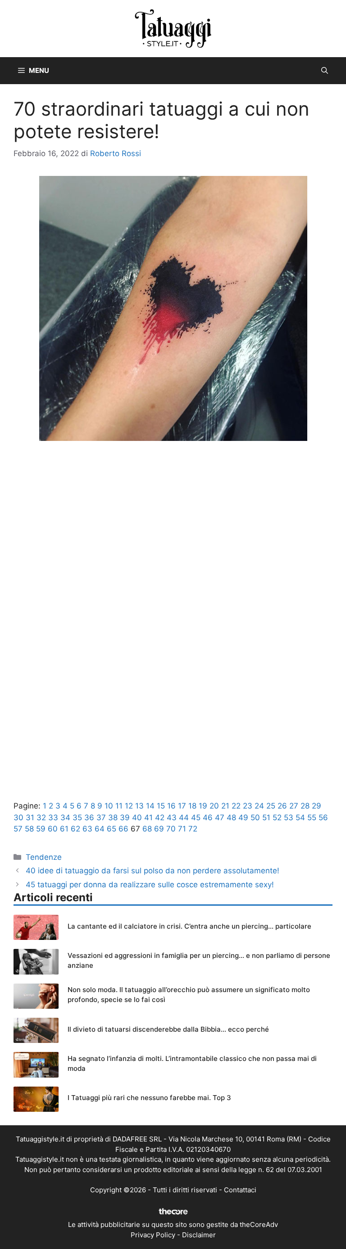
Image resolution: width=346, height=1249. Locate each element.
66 (123, 828)
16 (171, 805)
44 (184, 817)
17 (182, 805)
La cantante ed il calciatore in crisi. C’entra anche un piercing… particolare (189, 926)
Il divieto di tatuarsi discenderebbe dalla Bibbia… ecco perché (168, 1029)
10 (109, 805)
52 (277, 817)
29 (316, 805)
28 (305, 805)
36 (89, 817)
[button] (324, 70)
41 (148, 817)
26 (282, 805)
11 (119, 805)
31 (30, 817)
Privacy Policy (153, 1235)
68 (147, 828)
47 (219, 817)
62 (75, 828)
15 (161, 805)
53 (288, 817)
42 (159, 817)
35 (77, 817)
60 (53, 828)
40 (137, 817)
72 (192, 828)
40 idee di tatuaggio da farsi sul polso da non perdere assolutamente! (152, 870)
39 (125, 817)
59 (41, 828)
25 (270, 805)
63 (87, 828)
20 (214, 805)
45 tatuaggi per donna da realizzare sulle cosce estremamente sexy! (150, 884)
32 (41, 817)
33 (53, 817)
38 (113, 817)
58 (29, 828)
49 (243, 817)
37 (101, 817)
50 (255, 817)
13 (139, 805)
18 (192, 805)
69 (159, 828)
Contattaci (240, 1190)
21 (225, 805)
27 (293, 805)
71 (182, 828)
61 (64, 828)
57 (18, 828)
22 (236, 805)
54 (300, 817)
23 (247, 805)
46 (208, 817)
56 (323, 817)
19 (203, 805)
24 (259, 805)
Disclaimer (199, 1235)
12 (129, 805)
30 (18, 817)
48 (231, 817)
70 (171, 828)
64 (100, 828)
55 (311, 817)
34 (65, 817)
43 (172, 817)
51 (266, 817)
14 (150, 805)
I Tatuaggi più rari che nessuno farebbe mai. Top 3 (149, 1097)
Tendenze (44, 857)
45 (195, 817)
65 (111, 828)
